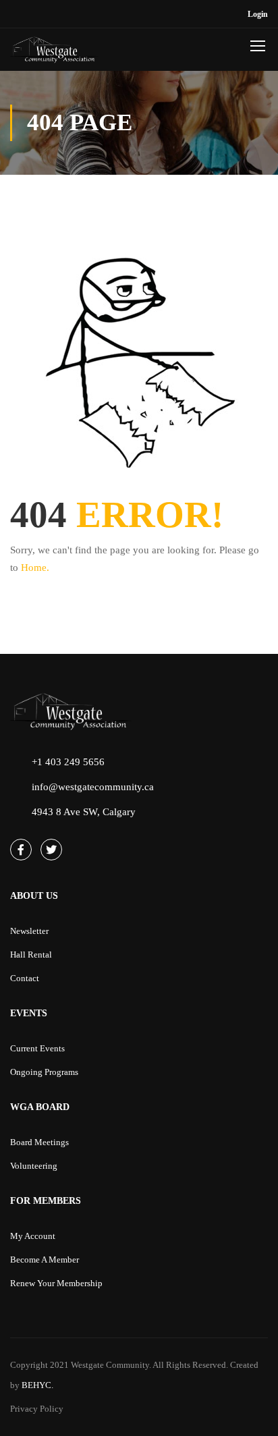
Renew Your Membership (56, 1283)
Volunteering (33, 1166)
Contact (24, 978)
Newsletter (29, 931)
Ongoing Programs (44, 1072)
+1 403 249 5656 (68, 761)
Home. (35, 567)
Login (258, 14)
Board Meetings (39, 1142)
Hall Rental (31, 954)
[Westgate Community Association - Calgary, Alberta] (54, 53)
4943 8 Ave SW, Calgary (84, 811)
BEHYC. (36, 1385)
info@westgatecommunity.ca (93, 786)
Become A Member (44, 1259)
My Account (32, 1236)
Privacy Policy (36, 1409)
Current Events (37, 1048)
